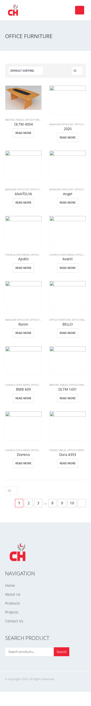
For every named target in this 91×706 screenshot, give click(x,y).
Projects (11, 612)
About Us (12, 594)
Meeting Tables (14, 119)
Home (10, 585)
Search (61, 652)
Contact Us (14, 621)
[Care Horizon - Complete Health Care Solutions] (14, 10)
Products (12, 603)
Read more (23, 133)
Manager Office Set (61, 124)
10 (72, 502)
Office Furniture (35, 119)
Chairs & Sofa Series (17, 254)
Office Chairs (39, 254)
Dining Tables (57, 450)
